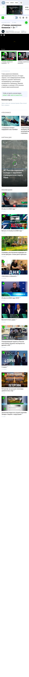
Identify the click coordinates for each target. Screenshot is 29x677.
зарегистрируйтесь (16, 95)
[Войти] (23, 17)
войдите (5, 95)
